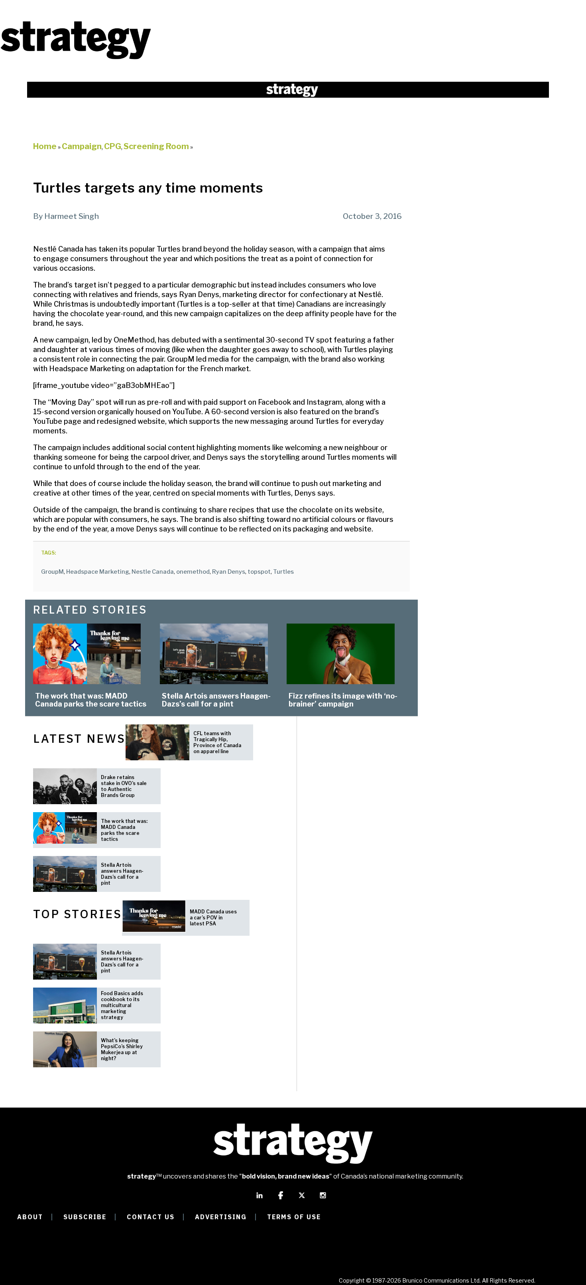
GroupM (52, 571)
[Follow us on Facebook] (281, 1199)
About (30, 1217)
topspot (259, 571)
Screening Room (156, 146)
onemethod (193, 571)
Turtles (283, 571)
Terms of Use (294, 1217)
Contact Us (151, 1217)
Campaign (82, 146)
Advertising (221, 1217)
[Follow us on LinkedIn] (259, 1199)
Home (45, 146)
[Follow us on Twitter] (302, 1199)
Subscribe (84, 1217)
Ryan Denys (228, 571)
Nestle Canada (153, 571)
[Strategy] (75, 58)
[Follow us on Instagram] (323, 1199)
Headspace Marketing (97, 571)
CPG (112, 146)
